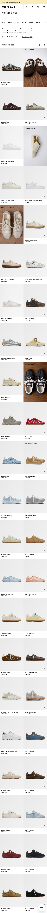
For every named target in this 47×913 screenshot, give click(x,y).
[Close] (42, 430)
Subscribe (23, 482)
